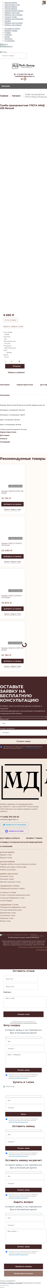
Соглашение (41, 950)
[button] (12, 504)
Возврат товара (11, 31)
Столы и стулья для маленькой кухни (15, 895)
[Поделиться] (3, 1285)
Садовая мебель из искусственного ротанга (18, 864)
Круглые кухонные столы (10, 882)
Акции (7, 37)
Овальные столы (6, 918)
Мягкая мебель (11, 3)
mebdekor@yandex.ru (24, 76)
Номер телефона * (7, 729)
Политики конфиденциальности (31, 748)
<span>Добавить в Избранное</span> (22, 466)
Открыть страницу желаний (11, 1283)
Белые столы (5, 921)
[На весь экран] (5, 1285)
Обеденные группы (9, 886)
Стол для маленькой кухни (11, 910)
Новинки (8, 35)
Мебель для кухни (12, 13)
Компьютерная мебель (14, 11)
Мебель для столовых (13, 15)
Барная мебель (11, 7)
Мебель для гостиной (13, 23)
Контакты (8, 39)
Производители (34, 842)
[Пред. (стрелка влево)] (1, 1287)
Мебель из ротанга (8, 870)
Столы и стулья (11, 17)
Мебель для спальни (13, 25)
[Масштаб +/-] (8, 1285)
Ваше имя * (4, 719)
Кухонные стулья (7, 879)
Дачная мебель (11, 9)
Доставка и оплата (12, 29)
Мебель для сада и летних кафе (13, 867)
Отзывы (8, 33)
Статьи (12, 842)
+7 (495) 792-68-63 (24, 74)
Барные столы (6, 855)
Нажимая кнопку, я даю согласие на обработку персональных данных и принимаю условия (22, 747)
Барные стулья (6, 858)
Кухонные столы (6, 876)
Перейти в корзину (23, 1266)
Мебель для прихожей (14, 19)
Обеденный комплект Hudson (12, 889)
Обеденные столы (12, 5)
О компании (9, 41)
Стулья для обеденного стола (12, 898)
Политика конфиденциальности (32, 947)
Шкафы (8, 21)
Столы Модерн (6, 901)
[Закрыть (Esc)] (1, 1285)
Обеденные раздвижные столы (13, 907)
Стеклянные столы (7, 915)
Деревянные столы (8, 913)
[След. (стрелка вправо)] (3, 1287)
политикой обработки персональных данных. (23, 1023)
